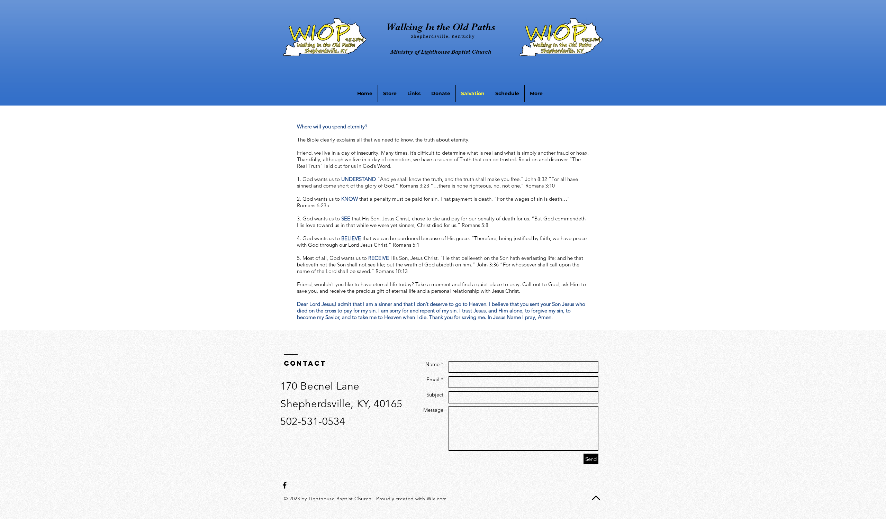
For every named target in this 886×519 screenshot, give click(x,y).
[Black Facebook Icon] (284, 485)
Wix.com (437, 498)
